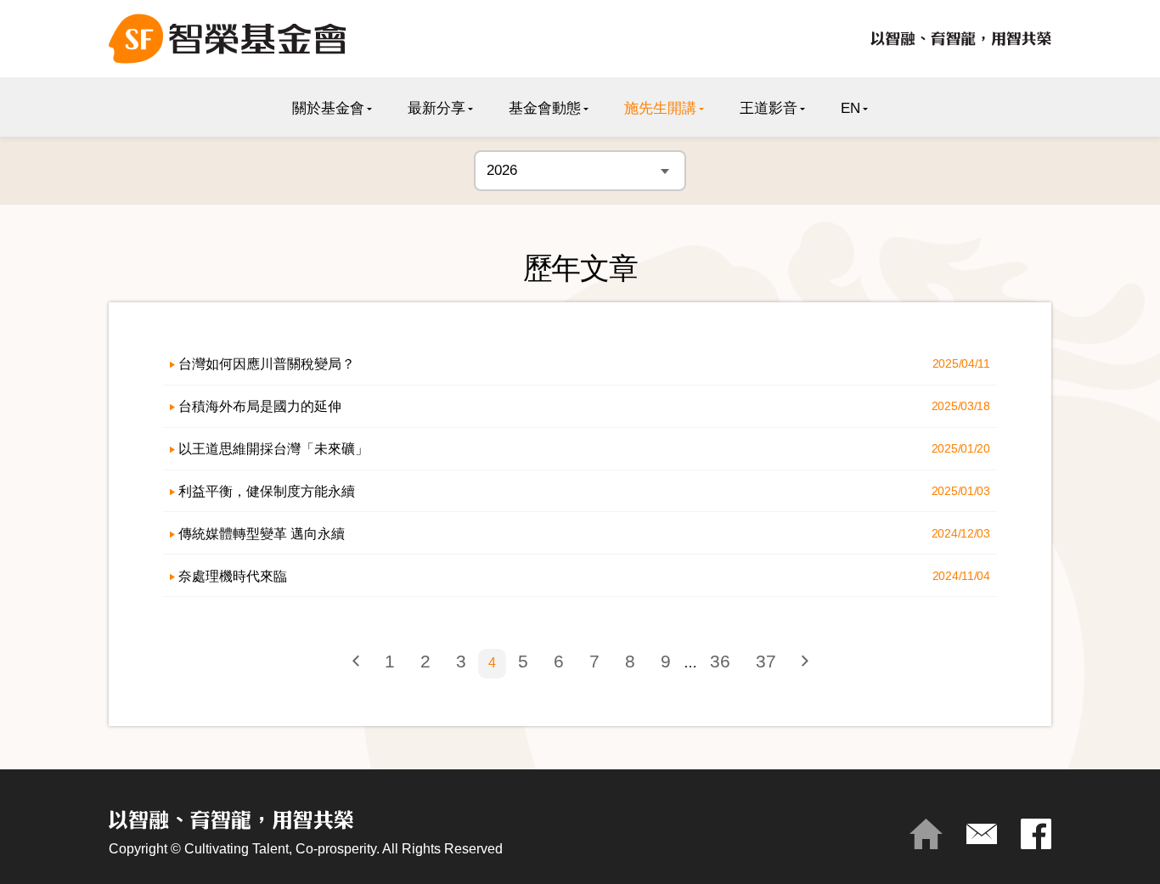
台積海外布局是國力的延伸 (259, 406)
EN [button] (850, 108)
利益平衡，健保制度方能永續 (266, 491)
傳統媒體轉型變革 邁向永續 (261, 533)
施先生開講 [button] (660, 108)
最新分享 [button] (436, 108)
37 (766, 661)
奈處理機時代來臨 (232, 576)
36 (720, 661)
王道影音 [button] (768, 108)
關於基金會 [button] (328, 108)
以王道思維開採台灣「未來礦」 (273, 448)
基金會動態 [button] (545, 108)
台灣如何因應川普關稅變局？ (266, 363)
